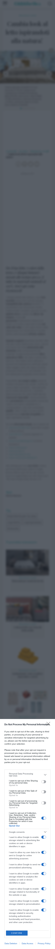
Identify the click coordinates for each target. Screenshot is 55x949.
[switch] (43, 781)
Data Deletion (11, 943)
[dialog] (27, 834)
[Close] (49, 724)
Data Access (27, 943)
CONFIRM (16, 933)
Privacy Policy (44, 943)
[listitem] (27, 775)
